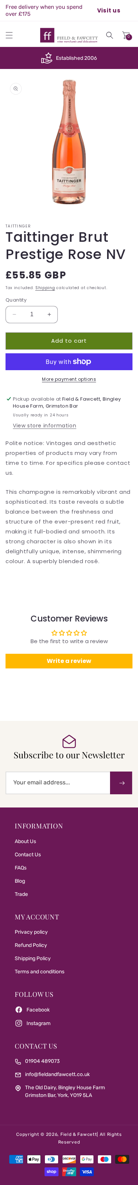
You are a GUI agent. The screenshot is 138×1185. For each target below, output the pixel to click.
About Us (25, 841)
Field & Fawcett (78, 1134)
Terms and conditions (39, 972)
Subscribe (121, 783)
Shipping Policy (33, 958)
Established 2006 (76, 58)
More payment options (69, 379)
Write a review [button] (69, 661)
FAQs (20, 868)
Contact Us (28, 855)
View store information (44, 425)
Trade (21, 894)
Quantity (16, 299)
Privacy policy (31, 932)
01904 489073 (42, 1061)
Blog (20, 881)
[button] (9, 35)
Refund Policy (31, 945)
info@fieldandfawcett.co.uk (57, 1074)
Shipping (45, 288)
